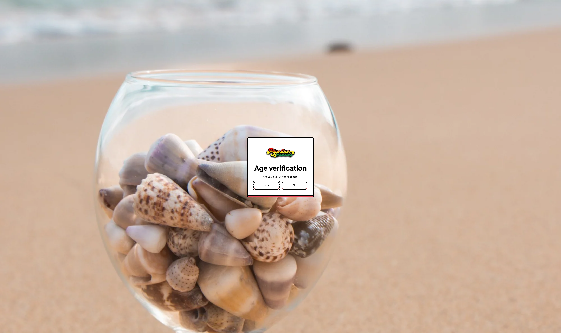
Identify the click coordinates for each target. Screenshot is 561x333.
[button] (266, 185)
